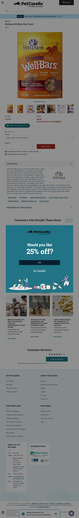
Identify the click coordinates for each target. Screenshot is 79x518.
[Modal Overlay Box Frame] (39, 259)
